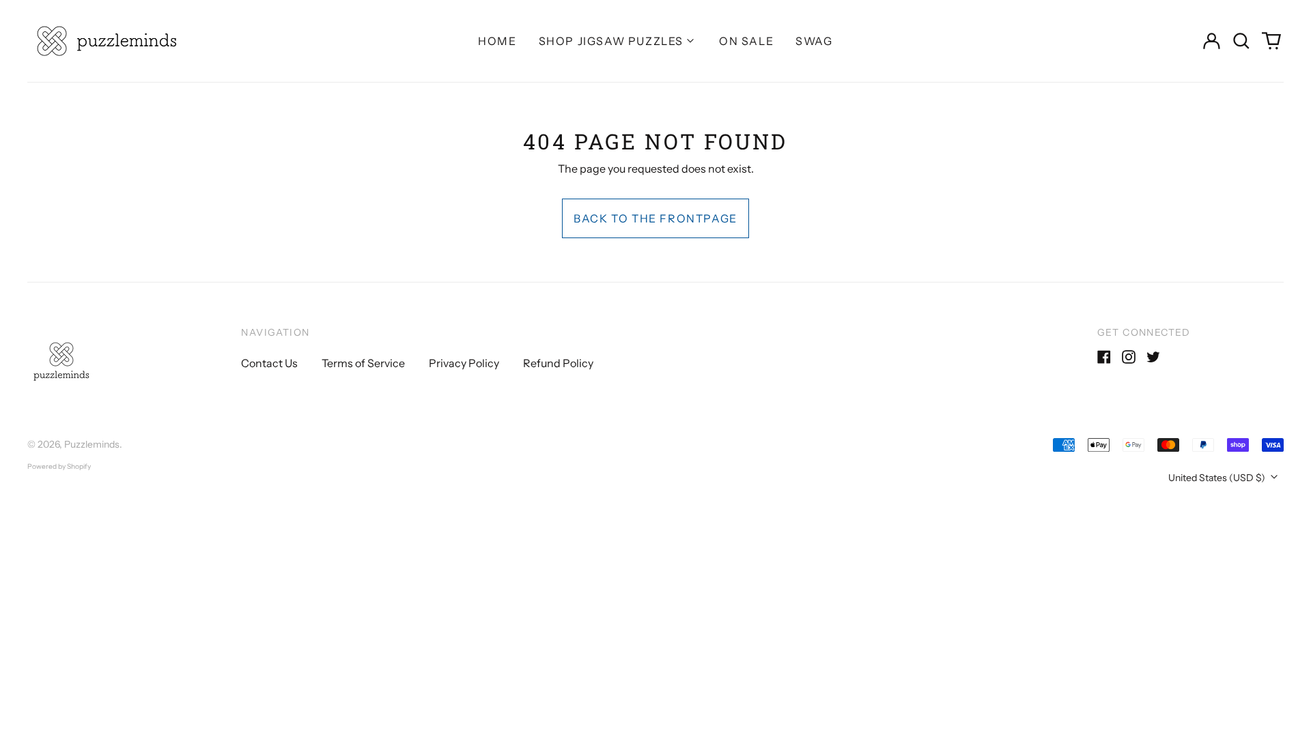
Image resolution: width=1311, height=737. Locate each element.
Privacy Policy (464, 363)
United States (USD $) (1217, 478)
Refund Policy (558, 363)
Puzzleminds (91, 444)
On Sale (746, 41)
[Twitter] (1153, 357)
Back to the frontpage (655, 218)
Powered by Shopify (59, 466)
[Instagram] (1129, 357)
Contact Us (269, 363)
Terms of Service (363, 363)
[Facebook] (1104, 357)
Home (497, 41)
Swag (813, 41)
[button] (1241, 41)
